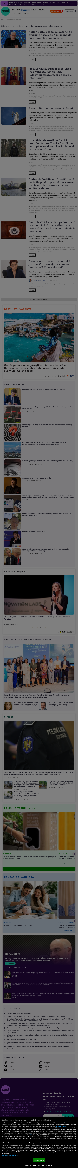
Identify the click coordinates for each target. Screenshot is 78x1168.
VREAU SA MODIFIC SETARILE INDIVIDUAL (38, 1165)
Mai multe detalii (60, 1126)
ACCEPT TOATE (39, 1160)
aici (31, 1135)
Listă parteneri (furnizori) (9, 1155)
